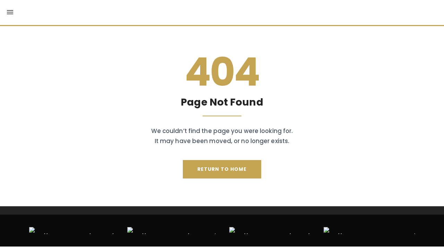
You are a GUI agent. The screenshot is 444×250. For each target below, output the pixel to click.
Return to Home (222, 169)
